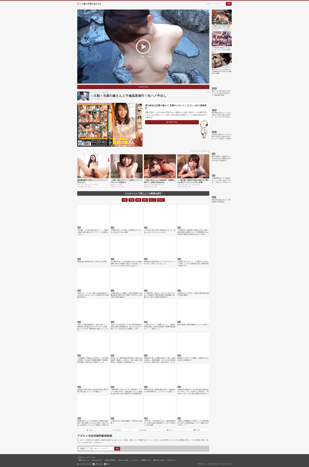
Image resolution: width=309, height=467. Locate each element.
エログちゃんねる (123, 460)
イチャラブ (91, 184)
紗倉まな (113, 184)
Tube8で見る (143, 87)
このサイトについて (85, 464)
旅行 (102, 99)
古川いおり (80, 184)
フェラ (190, 184)
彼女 (96, 184)
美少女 (194, 184)
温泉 (99, 99)
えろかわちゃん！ (97, 460)
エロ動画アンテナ (145, 460)
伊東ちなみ (180, 184)
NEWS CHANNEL (110, 460)
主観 (92, 99)
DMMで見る (173, 122)
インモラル (134, 460)
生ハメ (107, 99)
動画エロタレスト (84, 460)
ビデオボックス (171, 460)
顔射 (198, 184)
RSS (107, 464)
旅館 (155, 184)
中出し (111, 99)
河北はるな (147, 184)
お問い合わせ (99, 464)
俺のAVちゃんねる (158, 460)
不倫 (95, 99)
